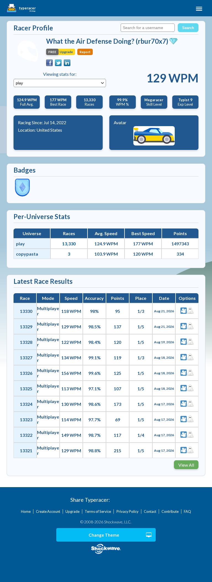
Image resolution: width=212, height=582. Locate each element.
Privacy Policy (127, 511)
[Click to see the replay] (183, 311)
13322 (26, 435)
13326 (26, 373)
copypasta (27, 253)
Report (85, 52)
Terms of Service (98, 511)
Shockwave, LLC (106, 549)
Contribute (170, 511)
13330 (26, 311)
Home (26, 511)
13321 (26, 450)
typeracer (27, 8)
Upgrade (72, 511)
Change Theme (104, 534)
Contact (150, 511)
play (20, 243)
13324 (26, 404)
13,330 (69, 243)
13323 (26, 419)
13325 (26, 388)
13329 (26, 326)
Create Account (48, 511)
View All (186, 464)
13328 (26, 342)
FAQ (187, 511)
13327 (26, 357)
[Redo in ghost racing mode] (190, 311)
